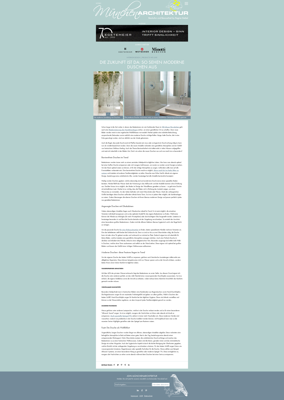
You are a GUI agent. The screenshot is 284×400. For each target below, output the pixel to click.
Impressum (134, 396)
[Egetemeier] (142, 33)
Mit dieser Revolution (170, 127)
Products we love (149, 57)
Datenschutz (148, 396)
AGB (141, 396)
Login (98, 3)
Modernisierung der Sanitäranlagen (123, 130)
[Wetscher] (142, 50)
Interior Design (133, 57)
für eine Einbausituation (128, 230)
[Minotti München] (158, 50)
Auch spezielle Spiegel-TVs (121, 316)
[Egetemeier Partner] (125, 50)
